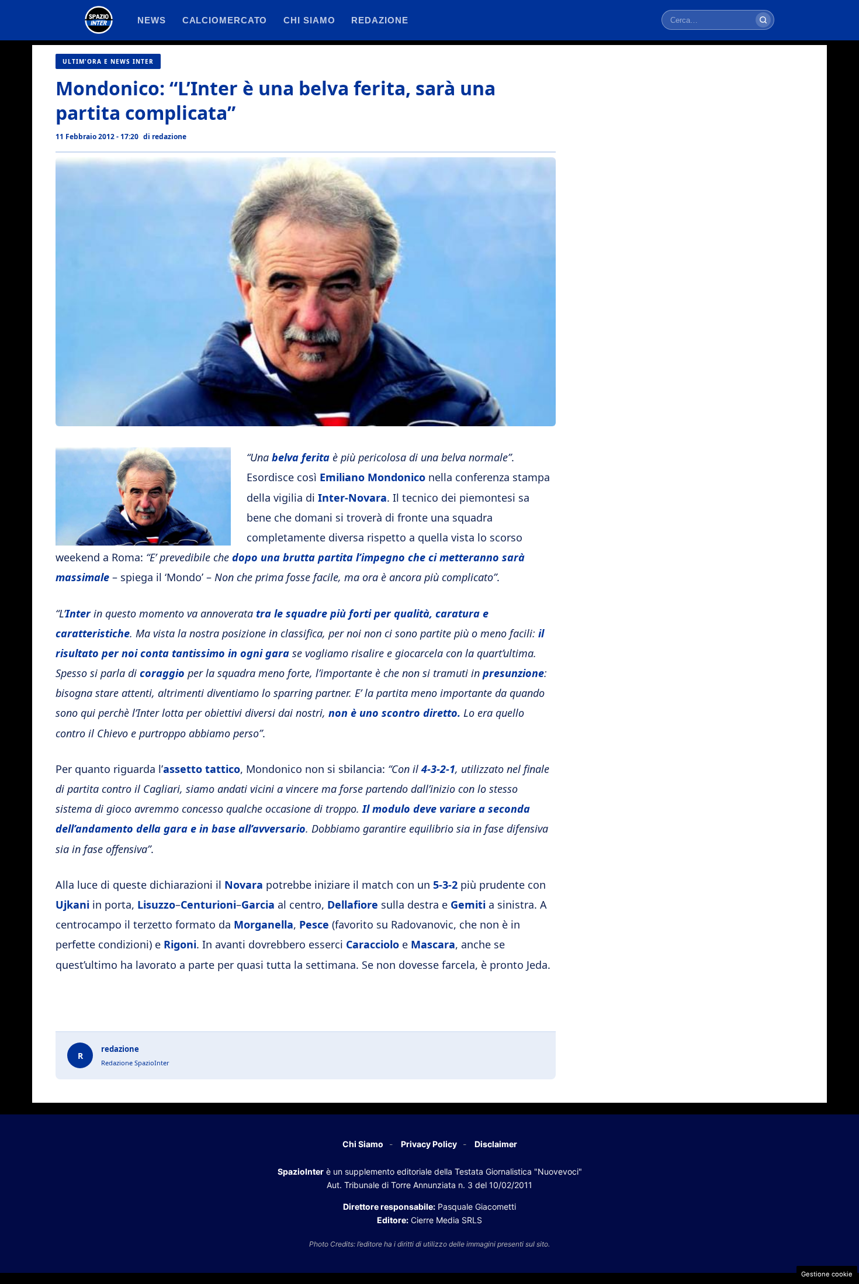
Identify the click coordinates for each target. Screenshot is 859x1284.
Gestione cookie (827, 1274)
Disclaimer (495, 1144)
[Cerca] (763, 19)
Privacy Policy (429, 1144)
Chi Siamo (362, 1144)
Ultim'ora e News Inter (108, 61)
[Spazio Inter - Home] (99, 20)
